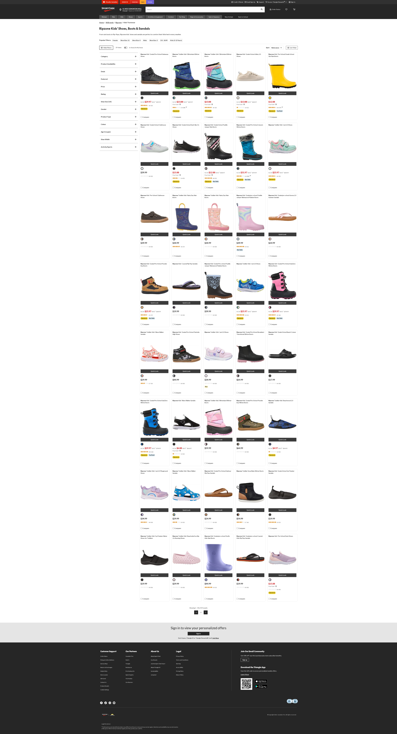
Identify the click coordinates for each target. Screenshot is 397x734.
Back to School (243, 17)
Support (261, 2)
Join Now (215, 638)
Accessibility (179, 667)
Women (104, 17)
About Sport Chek (155, 656)
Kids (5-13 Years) (176, 40)
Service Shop (103, 663)
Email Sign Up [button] (251, 2)
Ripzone (118, 22)
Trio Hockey (129, 678)
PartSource (129, 667)
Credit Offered (238, 2)
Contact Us (103, 682)
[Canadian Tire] (125, 2)
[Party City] (150, 2)
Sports (140, 17)
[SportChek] (135, 2)
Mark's (127, 660)
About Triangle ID (155, 667)
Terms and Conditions (182, 660)
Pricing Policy (180, 671)
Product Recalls (104, 686)
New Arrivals (229, 17)
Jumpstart (153, 675)
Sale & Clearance (214, 17)
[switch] (133, 48)
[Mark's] (143, 2)
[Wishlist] (286, 9)
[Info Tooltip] (180, 104)
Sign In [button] (293, 2)
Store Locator (104, 675)
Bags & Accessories (196, 17)
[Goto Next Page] (206, 612)
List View (293, 48)
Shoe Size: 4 (136, 40)
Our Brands (154, 660)
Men (113, 17)
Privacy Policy (180, 656)
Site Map (178, 663)
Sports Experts (130, 675)
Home (101, 22)
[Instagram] (110, 703)
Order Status (276, 9)
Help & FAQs (103, 671)
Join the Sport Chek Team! (158, 663)
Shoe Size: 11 (125, 40)
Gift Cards (103, 678)
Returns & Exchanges (106, 667)
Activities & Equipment (155, 17)
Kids (121, 17)
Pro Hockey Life (130, 671)
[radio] (142, 98)
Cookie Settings (104, 690)
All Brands (110, 22)
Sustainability (154, 671)
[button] (262, 9)
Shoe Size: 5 (154, 40)
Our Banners (129, 682)
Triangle (128, 663)
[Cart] (294, 9)
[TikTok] (105, 703)
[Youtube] (114, 703)
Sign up (244, 660)
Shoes (131, 17)
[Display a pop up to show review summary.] (187, 108)
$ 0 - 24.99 (164, 40)
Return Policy (180, 675)
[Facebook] (101, 703)
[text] (154, 105)
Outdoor (171, 17)
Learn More (245, 674)
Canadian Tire (129, 656)
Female (115, 40)
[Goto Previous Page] (191, 612)
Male (145, 40)
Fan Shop (182, 17)
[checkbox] (145, 117)
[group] (154, 109)
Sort (267, 48)
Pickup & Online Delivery (107, 660)
